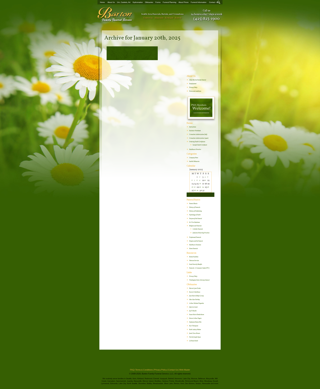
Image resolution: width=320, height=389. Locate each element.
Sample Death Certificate (200, 145)
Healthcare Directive (195, 149)
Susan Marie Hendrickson (196, 315)
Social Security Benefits (195, 264)
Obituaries (149, 2)
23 (200, 187)
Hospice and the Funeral (196, 241)
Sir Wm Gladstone (194, 222)
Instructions (192, 127)
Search (219, 2)
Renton (178, 18)
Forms (157, 2)
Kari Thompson (193, 326)
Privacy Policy (193, 87)
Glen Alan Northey (194, 300)
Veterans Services (194, 261)
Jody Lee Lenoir (193, 307)
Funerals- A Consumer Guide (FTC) (199, 268)
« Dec (189, 194)
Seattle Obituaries (194, 161)
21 (195, 187)
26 (208, 187)
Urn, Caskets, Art (123, 2)
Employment (192, 84)
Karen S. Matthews (194, 292)
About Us (111, 2)
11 (205, 180)
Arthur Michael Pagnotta (196, 303)
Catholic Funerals (198, 229)
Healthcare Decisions (195, 245)
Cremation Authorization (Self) (198, 135)
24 (203, 187)
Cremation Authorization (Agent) (198, 138)
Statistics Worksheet (195, 131)
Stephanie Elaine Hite (195, 322)
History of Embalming (195, 211)
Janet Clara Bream (194, 333)
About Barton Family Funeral (197, 80)
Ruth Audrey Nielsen (195, 330)
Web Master (184, 370)
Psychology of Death (194, 215)
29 (197, 191)
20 (192, 187)
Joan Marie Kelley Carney (196, 296)
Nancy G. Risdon (132, 49)
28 (195, 191)
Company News (193, 158)
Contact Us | (173, 370)
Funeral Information (198, 2)
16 (200, 184)
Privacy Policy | (161, 370)
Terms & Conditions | (144, 370)
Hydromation (138, 2)
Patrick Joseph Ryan (195, 337)
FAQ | (132, 370)
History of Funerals (194, 207)
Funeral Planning (169, 2)
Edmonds (159, 18)
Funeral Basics (193, 204)
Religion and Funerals (195, 226)
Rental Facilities (193, 257)
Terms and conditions (195, 91)
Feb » (194, 194)
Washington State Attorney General (199, 280)
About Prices (183, 2)
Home (102, 2)
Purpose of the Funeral (195, 219)
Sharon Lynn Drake (195, 288)
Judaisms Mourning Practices (201, 233)
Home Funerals (193, 249)
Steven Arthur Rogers (195, 318)
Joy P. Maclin (192, 311)
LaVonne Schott (193, 341)
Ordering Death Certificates (197, 142)
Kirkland (169, 18)
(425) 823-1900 (207, 19)
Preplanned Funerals (195, 237)
